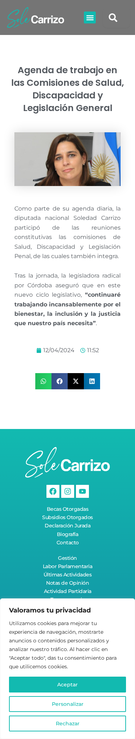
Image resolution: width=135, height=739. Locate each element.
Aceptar (67, 684)
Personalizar (68, 704)
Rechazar (68, 723)
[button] (90, 17)
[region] (67, 668)
